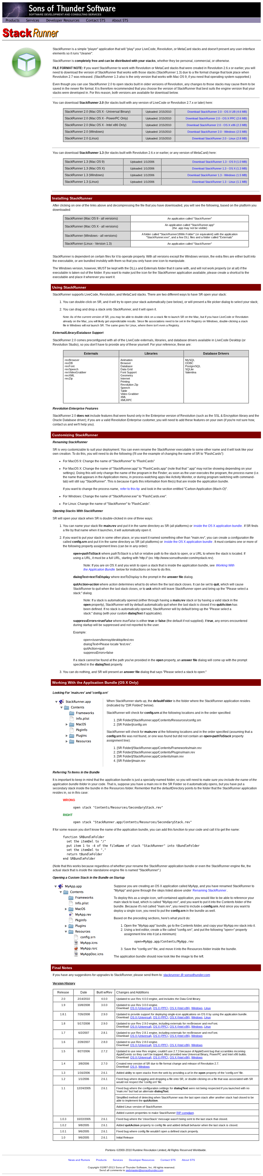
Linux (207, 1008)
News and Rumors (79, 1160)
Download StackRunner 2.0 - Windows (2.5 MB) (217, 131)
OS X (133, 1066)
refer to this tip (130, 489)
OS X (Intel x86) (180, 1008)
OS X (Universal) (141, 1008)
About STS (188, 1160)
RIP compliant (185, 1112)
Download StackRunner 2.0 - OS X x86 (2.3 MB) (217, 125)
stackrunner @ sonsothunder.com (186, 975)
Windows (197, 1008)
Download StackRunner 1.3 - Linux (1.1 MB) (219, 181)
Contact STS (168, 1160)
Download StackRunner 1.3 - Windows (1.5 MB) (217, 175)
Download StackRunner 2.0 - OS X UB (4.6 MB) (217, 111)
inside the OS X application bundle (218, 526)
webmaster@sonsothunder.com (144, 1170)
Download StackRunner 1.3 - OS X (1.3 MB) (219, 168)
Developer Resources (141, 1160)
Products (101, 1160)
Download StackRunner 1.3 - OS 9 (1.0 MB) (219, 161)
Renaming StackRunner (209, 890)
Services (118, 1160)
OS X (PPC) (160, 1008)
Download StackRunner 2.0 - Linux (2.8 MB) (219, 138)
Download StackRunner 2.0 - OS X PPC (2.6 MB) (216, 118)
